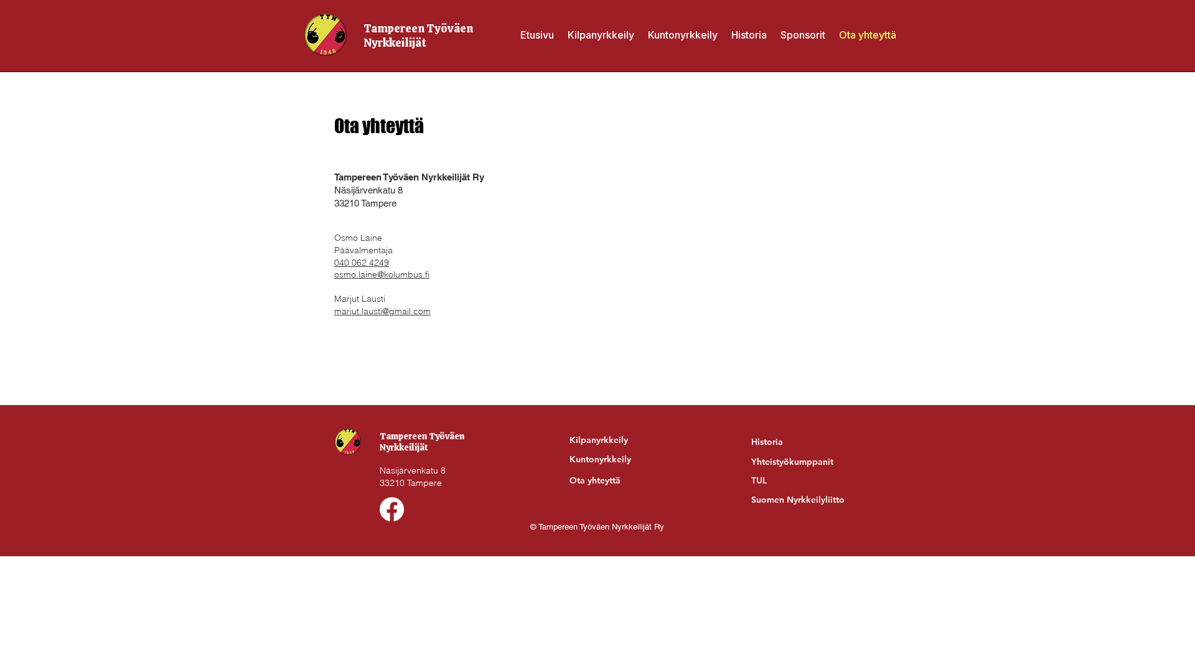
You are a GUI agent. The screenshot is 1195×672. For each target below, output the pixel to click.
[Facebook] (392, 509)
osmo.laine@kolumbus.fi (381, 274)
